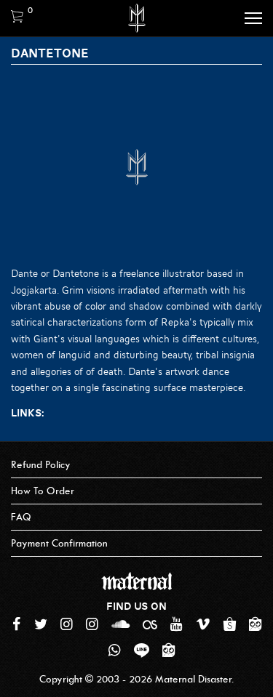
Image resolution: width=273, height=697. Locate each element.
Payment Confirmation (59, 543)
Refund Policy (41, 465)
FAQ (21, 517)
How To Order (42, 491)
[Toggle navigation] (253, 18)
